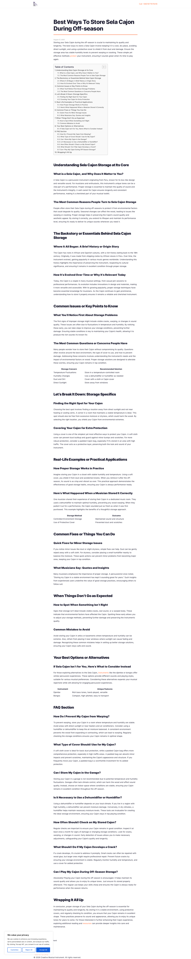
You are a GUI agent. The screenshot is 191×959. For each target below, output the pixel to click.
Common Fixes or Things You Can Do (71, 110)
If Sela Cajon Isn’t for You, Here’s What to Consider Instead (81, 129)
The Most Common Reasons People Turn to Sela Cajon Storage (82, 75)
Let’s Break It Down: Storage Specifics (72, 94)
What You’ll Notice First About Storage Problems (77, 89)
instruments (103, 673)
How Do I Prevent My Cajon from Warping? (75, 134)
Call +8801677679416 (148, 4)
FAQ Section (62, 131)
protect (73, 56)
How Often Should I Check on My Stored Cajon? (78, 144)
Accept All (43, 950)
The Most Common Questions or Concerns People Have (80, 91)
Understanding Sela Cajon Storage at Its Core (74, 70)
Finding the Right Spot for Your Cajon (73, 97)
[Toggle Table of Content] (102, 67)
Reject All (29, 950)
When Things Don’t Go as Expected (70, 118)
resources (87, 923)
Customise (14, 950)
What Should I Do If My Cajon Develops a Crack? (78, 147)
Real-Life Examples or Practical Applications (75, 102)
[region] (28, 943)
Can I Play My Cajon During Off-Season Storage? (78, 149)
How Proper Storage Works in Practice (74, 105)
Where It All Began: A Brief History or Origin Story (78, 81)
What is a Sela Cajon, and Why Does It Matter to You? (79, 73)
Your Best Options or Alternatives (70, 126)
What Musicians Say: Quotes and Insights (75, 115)
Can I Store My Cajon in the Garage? (74, 139)
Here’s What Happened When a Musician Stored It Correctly (82, 107)
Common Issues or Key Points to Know (72, 86)
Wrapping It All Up (64, 152)
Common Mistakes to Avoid (70, 123)
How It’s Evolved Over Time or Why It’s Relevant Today (80, 83)
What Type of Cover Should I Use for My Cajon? (77, 137)
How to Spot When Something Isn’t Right (74, 121)
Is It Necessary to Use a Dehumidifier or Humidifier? (79, 142)
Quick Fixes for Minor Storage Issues (73, 113)
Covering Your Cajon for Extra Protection (75, 99)
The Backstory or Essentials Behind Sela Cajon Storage (78, 78)
